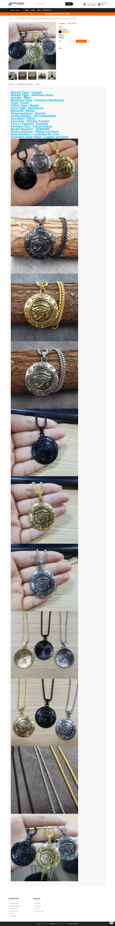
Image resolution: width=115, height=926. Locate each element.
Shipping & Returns (25, 84)
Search (37, 908)
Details (11, 84)
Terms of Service (14, 903)
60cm (61, 37)
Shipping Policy (14, 911)
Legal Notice (13, 916)
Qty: (60, 41)
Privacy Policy (13, 908)
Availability (62, 23)
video (38, 84)
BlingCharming (45, 924)
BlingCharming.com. (62, 924)
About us (37, 903)
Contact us (38, 906)
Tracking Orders (39, 911)
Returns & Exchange (15, 906)
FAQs (11, 913)
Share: (60, 48)
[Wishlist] (89, 41)
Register (93, 5)
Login (88, 5)
